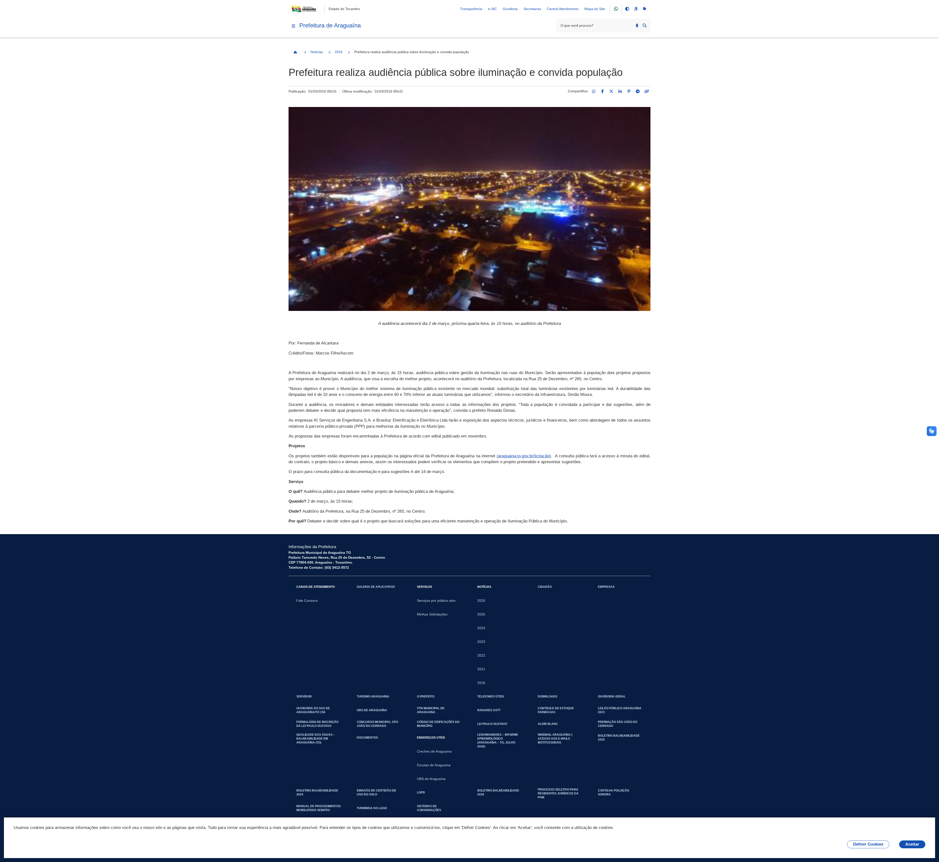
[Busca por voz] (637, 25)
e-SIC (492, 9)
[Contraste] (627, 9)
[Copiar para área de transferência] (646, 91)
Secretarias (532, 9)
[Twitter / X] (611, 91)
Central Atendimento (563, 9)
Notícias (317, 52)
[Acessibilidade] (636, 9)
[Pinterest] (629, 91)
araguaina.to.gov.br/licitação (523, 456)
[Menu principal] (293, 26)
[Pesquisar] (644, 25)
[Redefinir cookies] (644, 9)
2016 (339, 52)
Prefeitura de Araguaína (330, 25)
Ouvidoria (510, 9)
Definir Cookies (868, 844)
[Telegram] (638, 91)
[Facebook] (602, 91)
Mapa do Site (594, 9)
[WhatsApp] (594, 91)
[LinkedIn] (620, 91)
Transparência (471, 9)
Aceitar (912, 844)
